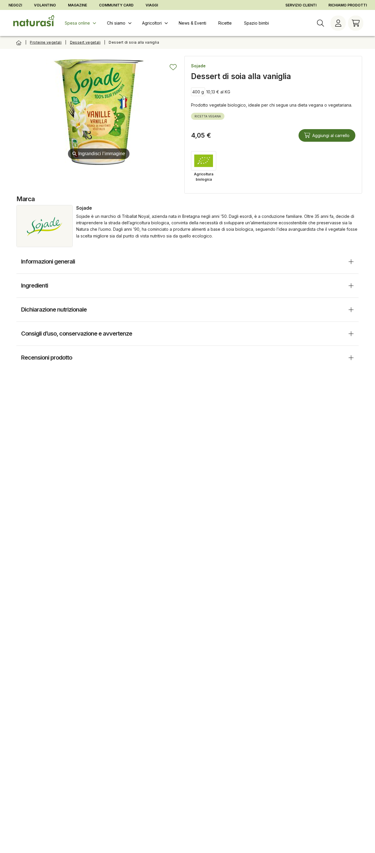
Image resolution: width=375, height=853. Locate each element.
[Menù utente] (338, 23)
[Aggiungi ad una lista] (173, 67)
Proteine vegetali (46, 42)
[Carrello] (355, 23)
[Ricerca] (320, 23)
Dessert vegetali (85, 42)
